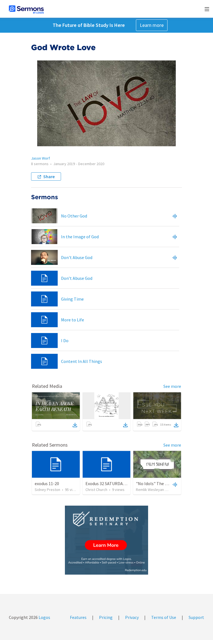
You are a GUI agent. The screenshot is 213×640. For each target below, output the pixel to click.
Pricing (106, 617)
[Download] (75, 425)
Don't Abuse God (76, 257)
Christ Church (96, 489)
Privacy (132, 617)
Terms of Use (163, 617)
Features (78, 617)
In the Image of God (80, 236)
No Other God (74, 216)
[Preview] (174, 216)
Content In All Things (81, 361)
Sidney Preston (47, 489)
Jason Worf (40, 158)
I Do (65, 340)
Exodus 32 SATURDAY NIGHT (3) (115, 483)
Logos (44, 617)
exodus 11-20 (47, 483)
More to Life (72, 319)
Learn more (152, 25)
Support (196, 617)
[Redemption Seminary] (106, 540)
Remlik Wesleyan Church (156, 489)
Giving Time (72, 299)
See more (172, 386)
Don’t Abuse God (76, 278)
